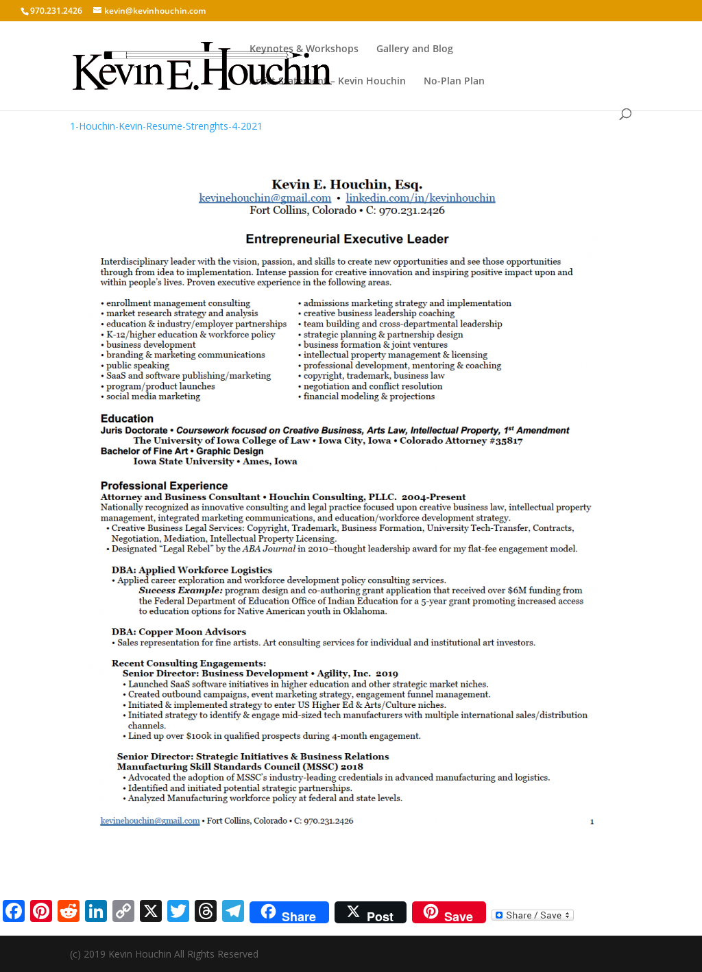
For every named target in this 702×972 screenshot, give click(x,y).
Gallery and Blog (414, 49)
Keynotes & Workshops (304, 49)
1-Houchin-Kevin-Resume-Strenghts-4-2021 (166, 125)
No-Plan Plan (454, 81)
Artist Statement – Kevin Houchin (328, 81)
